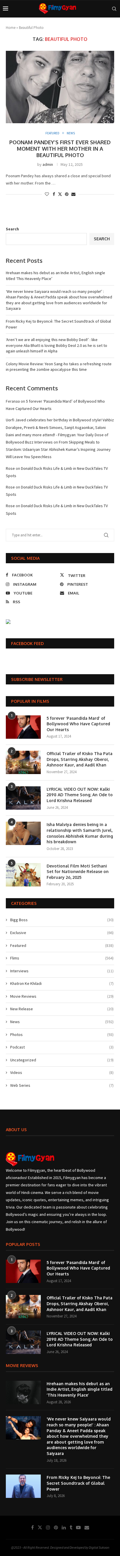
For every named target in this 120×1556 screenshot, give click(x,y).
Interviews (62, 970)
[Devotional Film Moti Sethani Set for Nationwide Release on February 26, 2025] (23, 874)
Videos (62, 1072)
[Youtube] (78, 1527)
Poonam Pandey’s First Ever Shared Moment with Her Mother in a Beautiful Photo (60, 148)
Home (10, 27)
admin (48, 164)
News (62, 1021)
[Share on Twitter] (60, 194)
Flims (62, 958)
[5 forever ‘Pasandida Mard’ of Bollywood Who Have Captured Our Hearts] (23, 727)
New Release (62, 1008)
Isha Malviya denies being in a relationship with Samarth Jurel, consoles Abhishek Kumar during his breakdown (80, 833)
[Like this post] (47, 194)
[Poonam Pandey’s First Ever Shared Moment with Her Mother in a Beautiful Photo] (60, 87)
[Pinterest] (56, 1527)
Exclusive (62, 932)
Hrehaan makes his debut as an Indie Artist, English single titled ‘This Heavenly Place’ (79, 1389)
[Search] (114, 8)
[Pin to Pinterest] (66, 194)
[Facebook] (32, 1527)
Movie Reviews (62, 996)
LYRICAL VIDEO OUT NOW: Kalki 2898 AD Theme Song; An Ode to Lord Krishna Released (80, 795)
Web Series (62, 1085)
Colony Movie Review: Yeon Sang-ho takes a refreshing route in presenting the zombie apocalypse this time (59, 366)
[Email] (86, 1527)
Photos (62, 1034)
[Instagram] (48, 1527)
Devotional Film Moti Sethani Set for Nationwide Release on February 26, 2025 (78, 871)
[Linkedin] (64, 1527)
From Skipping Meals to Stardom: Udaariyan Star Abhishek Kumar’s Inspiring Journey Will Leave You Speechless (58, 449)
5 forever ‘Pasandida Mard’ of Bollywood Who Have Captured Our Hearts (78, 724)
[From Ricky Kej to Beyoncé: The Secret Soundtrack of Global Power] (23, 1486)
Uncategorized (62, 1060)
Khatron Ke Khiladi (62, 983)
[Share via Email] (73, 194)
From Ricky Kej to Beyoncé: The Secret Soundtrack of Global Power (78, 1483)
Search (12, 229)
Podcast (62, 1047)
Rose (10, 468)
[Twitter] (40, 1527)
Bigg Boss (62, 919)
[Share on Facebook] (54, 194)
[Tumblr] (71, 1527)
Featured (62, 945)
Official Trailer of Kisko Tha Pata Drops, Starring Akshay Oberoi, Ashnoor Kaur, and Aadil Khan (79, 759)
